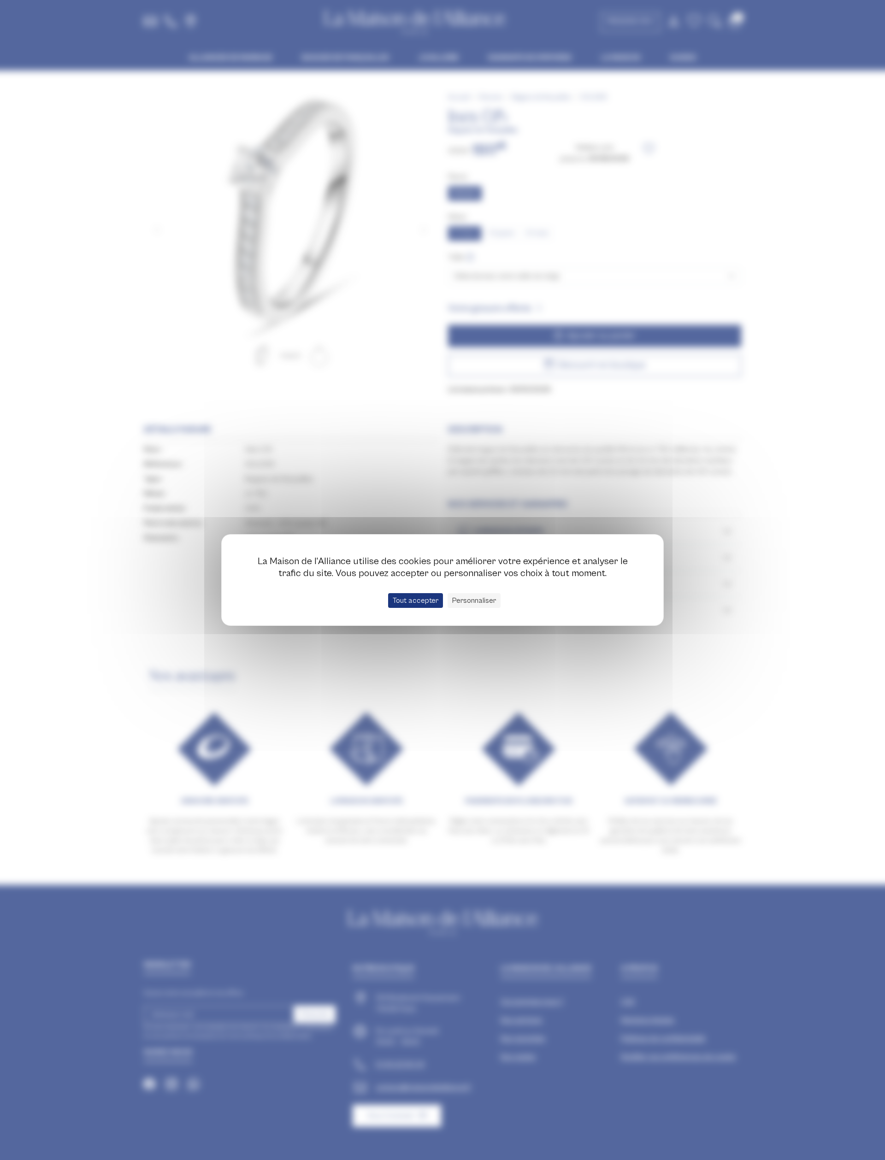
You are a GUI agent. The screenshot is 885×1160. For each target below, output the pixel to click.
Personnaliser (474, 600)
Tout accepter (415, 600)
